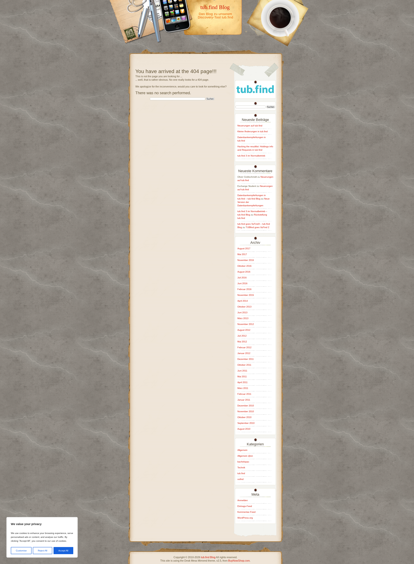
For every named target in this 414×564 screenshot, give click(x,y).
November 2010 (245, 411)
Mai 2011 (242, 376)
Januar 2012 (243, 353)
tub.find (241, 473)
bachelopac (243, 461)
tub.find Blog (215, 7)
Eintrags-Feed (244, 506)
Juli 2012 (242, 335)
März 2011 (242, 388)
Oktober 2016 (244, 266)
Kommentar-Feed (246, 512)
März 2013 (242, 318)
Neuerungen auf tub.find (249, 125)
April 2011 (242, 382)
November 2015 (245, 295)
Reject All (42, 550)
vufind (240, 479)
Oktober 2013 (244, 306)
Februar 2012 (244, 347)
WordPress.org (245, 517)
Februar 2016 (244, 289)
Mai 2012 (242, 341)
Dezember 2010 (245, 405)
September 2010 (246, 423)
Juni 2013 (242, 312)
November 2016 (245, 260)
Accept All (63, 550)
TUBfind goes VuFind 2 (257, 227)
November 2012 (245, 324)
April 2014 (242, 301)
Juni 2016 (242, 283)
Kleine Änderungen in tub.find (252, 131)
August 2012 (243, 330)
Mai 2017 (242, 254)
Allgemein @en (245, 456)
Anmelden (242, 500)
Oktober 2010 (244, 417)
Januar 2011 (243, 399)
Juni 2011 (242, 370)
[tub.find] (255, 95)
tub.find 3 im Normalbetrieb (251, 155)
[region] (42, 537)
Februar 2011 (244, 394)
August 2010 (243, 429)
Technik (241, 467)
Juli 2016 (242, 277)
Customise (21, 550)
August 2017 (243, 248)
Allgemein (242, 450)
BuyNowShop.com (239, 560)
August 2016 (243, 271)
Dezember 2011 (245, 359)
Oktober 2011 (244, 365)
